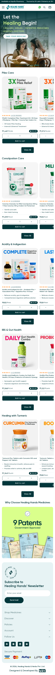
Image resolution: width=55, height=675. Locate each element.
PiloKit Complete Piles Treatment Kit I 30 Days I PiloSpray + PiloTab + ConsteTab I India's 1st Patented (20, 119)
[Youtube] (26, 644)
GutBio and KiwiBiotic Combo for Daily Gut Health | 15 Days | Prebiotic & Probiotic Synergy (19, 376)
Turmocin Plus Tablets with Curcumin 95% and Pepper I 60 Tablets (19, 459)
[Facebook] (6, 644)
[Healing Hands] (15, 7)
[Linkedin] (20, 644)
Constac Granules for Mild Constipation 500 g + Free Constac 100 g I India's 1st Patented (19, 205)
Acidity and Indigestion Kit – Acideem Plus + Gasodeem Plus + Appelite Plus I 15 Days (19, 290)
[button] (50, 7)
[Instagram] (13, 644)
